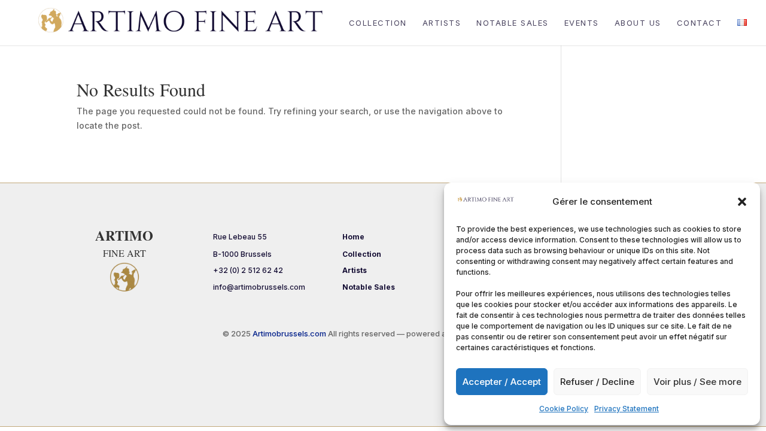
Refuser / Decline (597, 381)
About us (638, 23)
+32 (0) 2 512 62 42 (248, 270)
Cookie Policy (563, 408)
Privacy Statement (626, 408)
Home (353, 236)
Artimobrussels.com (290, 333)
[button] (742, 202)
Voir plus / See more (697, 381)
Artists (441, 23)
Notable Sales (512, 23)
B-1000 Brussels (242, 254)
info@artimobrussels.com (259, 287)
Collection (378, 23)
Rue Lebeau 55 (240, 236)
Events (581, 23)
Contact (699, 23)
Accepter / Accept (502, 381)
